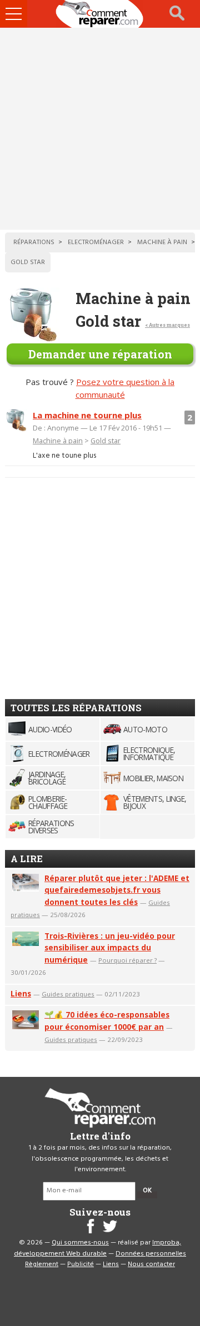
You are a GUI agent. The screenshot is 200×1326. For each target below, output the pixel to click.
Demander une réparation (100, 354)
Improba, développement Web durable (97, 1248)
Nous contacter (151, 1264)
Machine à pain (58, 441)
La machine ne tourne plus (87, 415)
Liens (21, 993)
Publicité (80, 1264)
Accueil (100, 14)
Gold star (106, 441)
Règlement (41, 1264)
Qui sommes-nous (80, 1242)
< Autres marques (167, 325)
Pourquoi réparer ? (127, 960)
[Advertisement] (100, 129)
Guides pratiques (68, 994)
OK (147, 1190)
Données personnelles (151, 1253)
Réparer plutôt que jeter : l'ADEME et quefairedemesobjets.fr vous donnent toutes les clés (116, 890)
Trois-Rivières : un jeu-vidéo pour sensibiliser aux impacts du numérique (109, 947)
